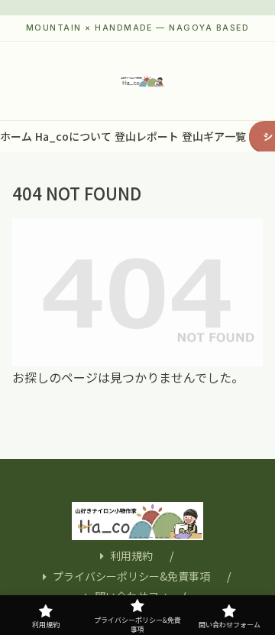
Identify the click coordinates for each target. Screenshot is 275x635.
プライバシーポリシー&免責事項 (131, 576)
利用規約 (131, 555)
